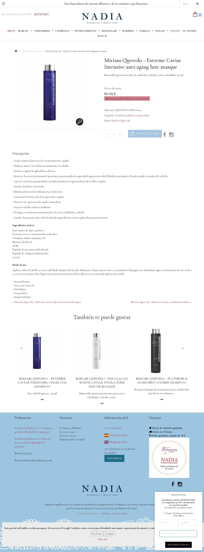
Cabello (144, 31)
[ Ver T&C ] (178, 516)
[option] (50, 92)
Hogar (159, 31)
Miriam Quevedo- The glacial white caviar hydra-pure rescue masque (102, 382)
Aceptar (109, 533)
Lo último (190, 31)
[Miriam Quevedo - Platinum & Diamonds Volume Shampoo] (161, 350)
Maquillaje (109, 31)
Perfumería (42, 31)
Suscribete (114, 458)
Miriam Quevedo (37, 51)
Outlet (175, 31)
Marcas (23, 31)
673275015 (42, 14)
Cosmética (62, 31)
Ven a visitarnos (112, 428)
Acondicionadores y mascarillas (132, 115)
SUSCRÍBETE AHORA (178, 544)
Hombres (128, 31)
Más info (103, 539)
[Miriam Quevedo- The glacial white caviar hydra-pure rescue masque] (102, 350)
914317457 (25, 14)
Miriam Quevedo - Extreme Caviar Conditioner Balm (160, 302)
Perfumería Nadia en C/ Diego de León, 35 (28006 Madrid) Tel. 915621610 (33, 442)
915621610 (10, 14)
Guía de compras (118, 435)
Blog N (102, 36)
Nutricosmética (85, 31)
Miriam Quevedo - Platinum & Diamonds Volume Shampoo (162, 381)
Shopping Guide (118, 441)
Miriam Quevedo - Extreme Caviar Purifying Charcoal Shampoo (42, 382)
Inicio (11, 31)
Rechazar (97, 533)
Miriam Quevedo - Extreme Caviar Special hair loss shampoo (48, 302)
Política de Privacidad (115, 513)
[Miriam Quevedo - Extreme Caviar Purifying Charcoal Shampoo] (42, 350)
